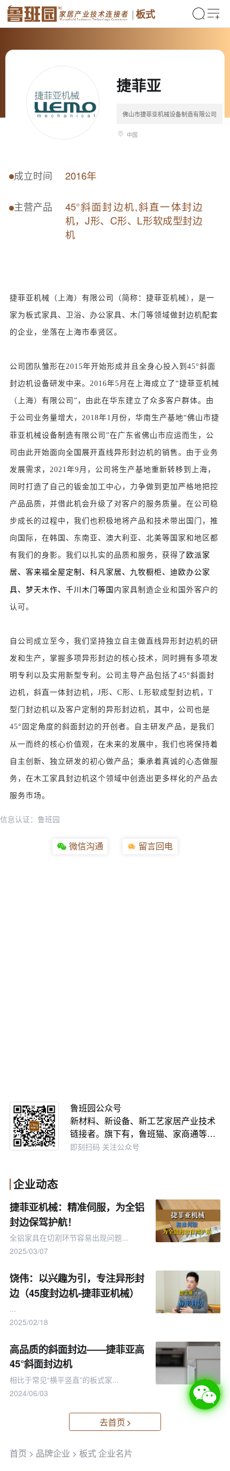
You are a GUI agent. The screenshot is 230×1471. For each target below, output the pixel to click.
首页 (18, 1453)
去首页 (112, 1422)
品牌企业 (53, 1453)
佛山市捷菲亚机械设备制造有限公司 (169, 114)
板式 (145, 13)
